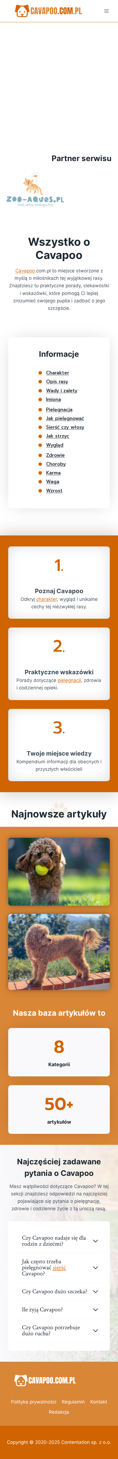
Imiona (53, 399)
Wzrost (54, 490)
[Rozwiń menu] (106, 11)
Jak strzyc (57, 436)
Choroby (56, 464)
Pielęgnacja (59, 409)
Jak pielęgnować (65, 418)
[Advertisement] (59, 84)
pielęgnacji (69, 680)
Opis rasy (57, 381)
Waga (52, 481)
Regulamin (73, 1402)
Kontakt (98, 1402)
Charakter (57, 372)
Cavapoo (25, 270)
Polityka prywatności (33, 1402)
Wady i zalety (61, 390)
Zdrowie (55, 455)
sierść (59, 1268)
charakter (46, 599)
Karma (53, 472)
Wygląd (54, 445)
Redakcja (59, 1412)
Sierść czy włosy (65, 427)
